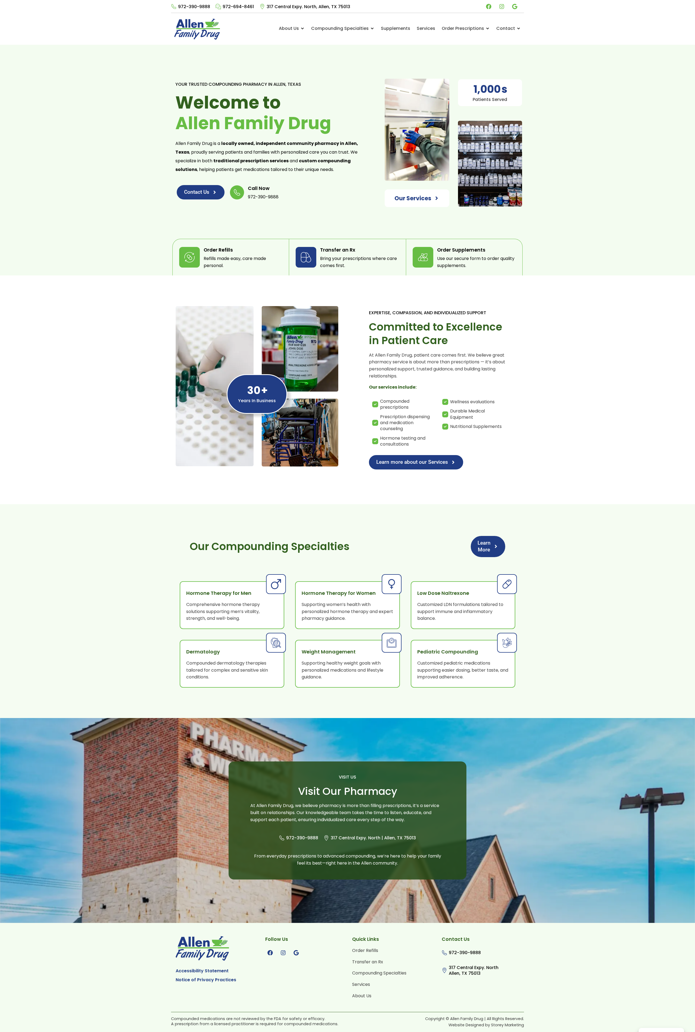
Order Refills (218, 250)
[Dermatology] (276, 643)
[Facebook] (489, 6)
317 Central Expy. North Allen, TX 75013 (473, 970)
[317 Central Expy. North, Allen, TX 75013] (262, 6)
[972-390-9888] (173, 6)
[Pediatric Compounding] (507, 643)
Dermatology (203, 652)
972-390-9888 (194, 7)
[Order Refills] (189, 257)
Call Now (259, 189)
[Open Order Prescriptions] (487, 28)
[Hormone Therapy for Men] (276, 584)
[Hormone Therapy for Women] (392, 584)
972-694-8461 (238, 7)
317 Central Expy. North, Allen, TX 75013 (308, 7)
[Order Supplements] (423, 257)
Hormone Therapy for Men (218, 593)
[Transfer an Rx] (306, 257)
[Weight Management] (392, 643)
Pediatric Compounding (447, 652)
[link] (190, 6)
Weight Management (329, 652)
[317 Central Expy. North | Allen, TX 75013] (326, 838)
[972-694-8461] (218, 6)
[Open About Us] (302, 28)
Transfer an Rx (337, 250)
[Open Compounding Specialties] (372, 28)
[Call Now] (237, 192)
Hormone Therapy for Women (339, 593)
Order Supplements (461, 250)
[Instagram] (502, 6)
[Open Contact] (518, 28)
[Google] (515, 6)
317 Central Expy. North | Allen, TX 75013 (373, 838)
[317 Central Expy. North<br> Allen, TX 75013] (444, 970)
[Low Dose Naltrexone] (507, 584)
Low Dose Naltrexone (443, 593)
